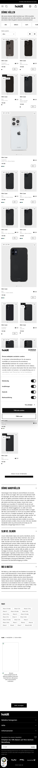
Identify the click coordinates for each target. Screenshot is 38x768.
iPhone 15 (5, 611)
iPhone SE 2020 (28, 625)
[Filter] (35, 34)
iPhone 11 (15, 622)
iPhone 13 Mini (23, 617)
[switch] (33, 386)
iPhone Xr (23, 622)
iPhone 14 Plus (6, 614)
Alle (6, 25)
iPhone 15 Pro (17, 608)
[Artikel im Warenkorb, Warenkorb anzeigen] (36, 6)
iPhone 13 (14, 617)
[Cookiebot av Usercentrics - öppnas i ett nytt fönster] (28, 350)
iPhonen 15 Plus (27, 608)
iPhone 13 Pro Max (25, 614)
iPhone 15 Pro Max (7, 608)
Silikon (16, 25)
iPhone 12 (26, 619)
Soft (26, 25)
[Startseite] (2, 637)
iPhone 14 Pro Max (15, 611)
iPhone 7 (19, 625)
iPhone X (5, 625)
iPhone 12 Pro (17, 619)
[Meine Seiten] (30, 6)
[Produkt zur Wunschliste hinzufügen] (16, 40)
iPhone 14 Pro (25, 611)
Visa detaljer (29, 405)
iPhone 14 (15, 614)
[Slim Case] (9, 48)
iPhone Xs (31, 622)
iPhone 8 (12, 625)
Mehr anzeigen (19, 705)
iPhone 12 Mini (6, 622)
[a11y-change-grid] (30, 34)
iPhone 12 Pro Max (7, 619)
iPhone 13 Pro (6, 617)
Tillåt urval (19, 416)
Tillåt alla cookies (19, 410)
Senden (33, 747)
